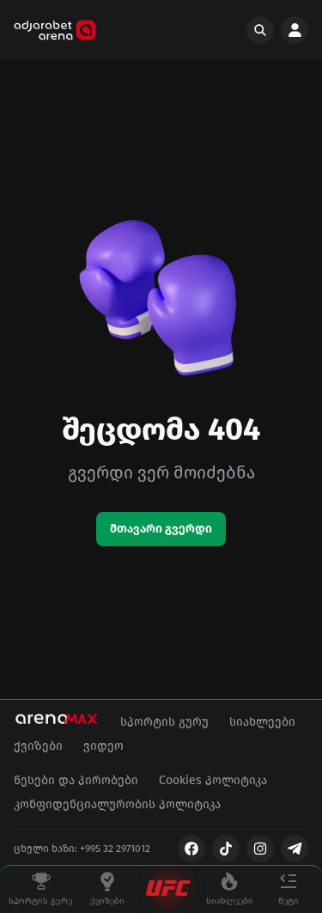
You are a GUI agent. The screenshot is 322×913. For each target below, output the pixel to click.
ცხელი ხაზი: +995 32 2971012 (82, 849)
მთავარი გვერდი (161, 528)
